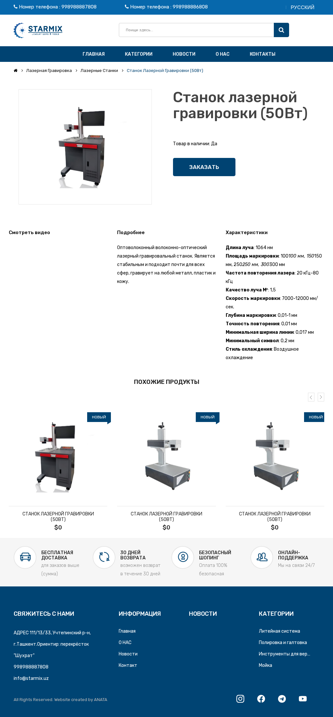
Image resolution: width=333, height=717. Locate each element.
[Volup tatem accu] (58, 456)
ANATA (100, 699)
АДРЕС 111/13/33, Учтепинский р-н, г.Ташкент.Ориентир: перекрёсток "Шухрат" (52, 644)
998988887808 (79, 7)
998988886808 (190, 7)
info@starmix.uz (31, 678)
